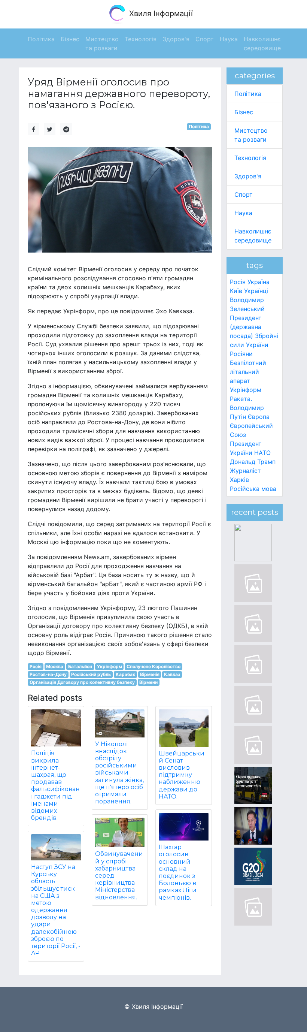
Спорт (243, 194)
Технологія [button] (140, 39)
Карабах (125, 674)
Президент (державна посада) (246, 327)
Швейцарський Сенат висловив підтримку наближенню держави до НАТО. (181, 775)
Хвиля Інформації (160, 13)
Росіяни (241, 353)
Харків (239, 479)
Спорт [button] (204, 39)
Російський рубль (91, 674)
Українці (256, 291)
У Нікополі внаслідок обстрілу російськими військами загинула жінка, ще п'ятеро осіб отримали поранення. (119, 772)
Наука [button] (229, 39)
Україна (258, 282)
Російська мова (253, 488)
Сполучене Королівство (153, 666)
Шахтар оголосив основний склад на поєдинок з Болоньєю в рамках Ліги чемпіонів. (178, 872)
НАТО (262, 452)
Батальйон (80, 666)
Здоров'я (247, 176)
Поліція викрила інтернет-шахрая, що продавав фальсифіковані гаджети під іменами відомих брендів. (55, 785)
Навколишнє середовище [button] (262, 43)
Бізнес (243, 112)
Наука (243, 213)
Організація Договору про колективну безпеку (82, 682)
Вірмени (148, 682)
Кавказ (172, 674)
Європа (259, 416)
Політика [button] (41, 39)
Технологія (250, 158)
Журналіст (245, 470)
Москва (54, 666)
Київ (236, 291)
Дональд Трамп (253, 461)
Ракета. (241, 398)
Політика (199, 126)
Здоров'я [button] (175, 39)
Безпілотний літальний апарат (248, 371)
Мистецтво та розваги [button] (102, 43)
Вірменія (149, 674)
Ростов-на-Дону (48, 674)
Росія (36, 666)
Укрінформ (109, 666)
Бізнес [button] (70, 39)
